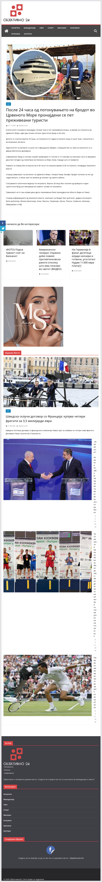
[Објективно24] (6, 31)
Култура (28, 34)
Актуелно (7, 794)
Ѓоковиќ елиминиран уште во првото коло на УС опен (95, 682)
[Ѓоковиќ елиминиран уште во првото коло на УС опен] (47, 690)
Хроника (15, 34)
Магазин (62, 28)
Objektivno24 (23, 125)
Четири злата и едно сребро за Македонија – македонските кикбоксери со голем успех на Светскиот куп (95, 585)
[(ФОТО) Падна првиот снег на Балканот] (18, 231)
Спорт (51, 28)
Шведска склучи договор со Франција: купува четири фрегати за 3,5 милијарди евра (45, 418)
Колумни (74, 28)
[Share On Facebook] (3, 223)
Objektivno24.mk (77, 858)
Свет (42, 28)
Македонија (30, 28)
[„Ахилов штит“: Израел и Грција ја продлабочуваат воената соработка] (47, 484)
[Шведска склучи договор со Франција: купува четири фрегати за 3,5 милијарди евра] (50, 382)
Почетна (15, 28)
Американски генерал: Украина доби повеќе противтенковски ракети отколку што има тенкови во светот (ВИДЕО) (50, 259)
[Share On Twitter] (3, 228)
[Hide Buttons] (1, 232)
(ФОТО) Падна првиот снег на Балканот (15, 253)
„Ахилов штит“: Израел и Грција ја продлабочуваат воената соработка (95, 477)
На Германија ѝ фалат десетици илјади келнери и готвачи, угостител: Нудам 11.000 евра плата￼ (84, 257)
